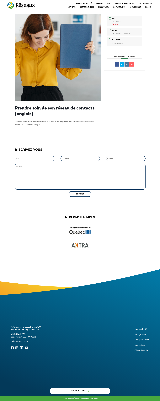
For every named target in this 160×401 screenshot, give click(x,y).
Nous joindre (135, 7)
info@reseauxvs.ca (19, 341)
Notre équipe (119, 7)
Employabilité (84, 4)
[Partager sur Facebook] (117, 64)
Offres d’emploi (87, 7)
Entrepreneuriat (124, 4)
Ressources (103, 7)
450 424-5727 (18, 334)
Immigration (103, 4)
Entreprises (145, 4)
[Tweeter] (122, 64)
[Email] (131, 64)
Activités (72, 7)
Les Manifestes (92, 398)
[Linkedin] (127, 64)
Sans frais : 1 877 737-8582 (23, 337)
